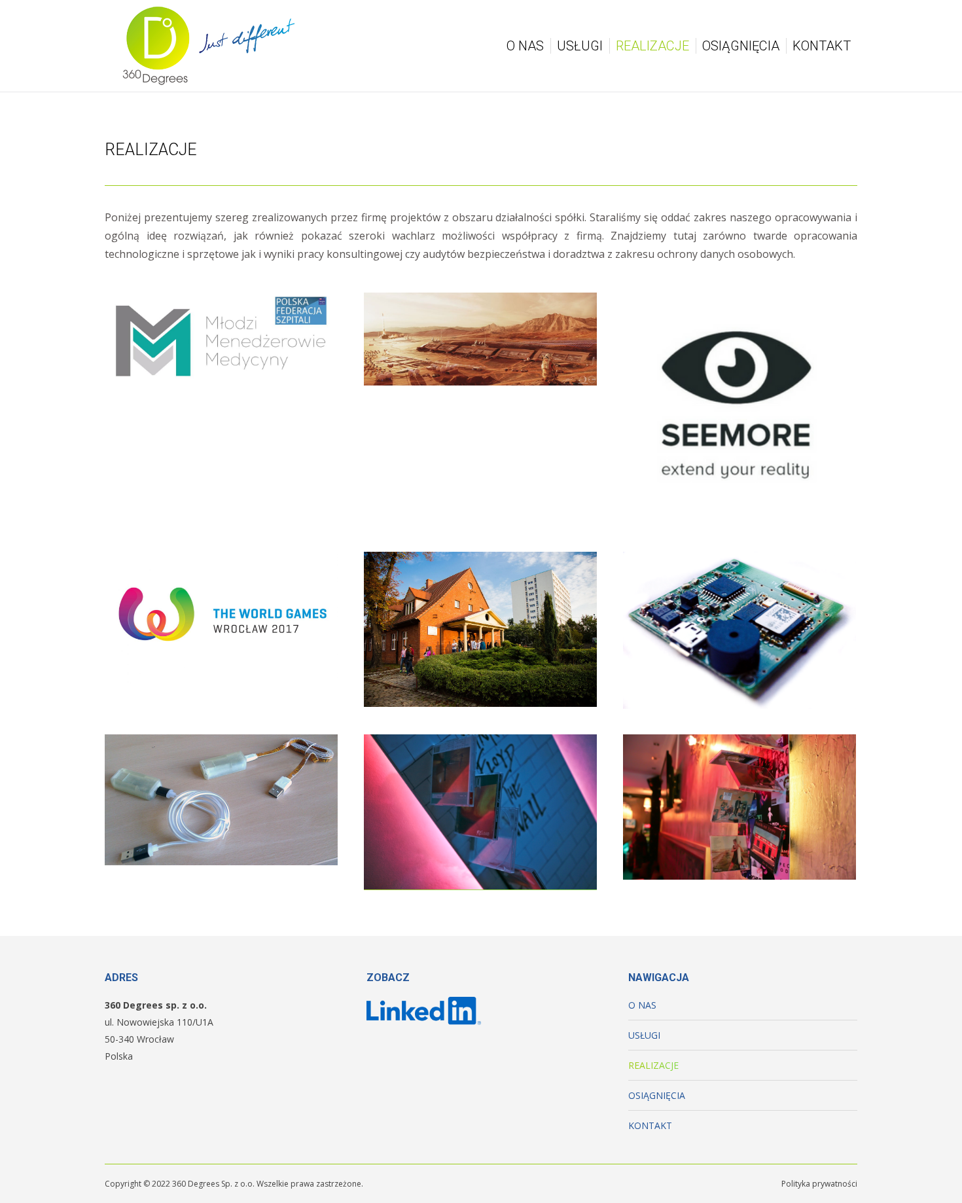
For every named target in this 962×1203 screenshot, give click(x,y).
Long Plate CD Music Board (481, 817)
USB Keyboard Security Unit (221, 804)
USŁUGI (644, 1035)
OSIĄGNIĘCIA (656, 1095)
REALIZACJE (653, 1065)
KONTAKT (650, 1125)
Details (238, 302)
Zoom (203, 302)
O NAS (642, 1005)
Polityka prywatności (819, 1183)
